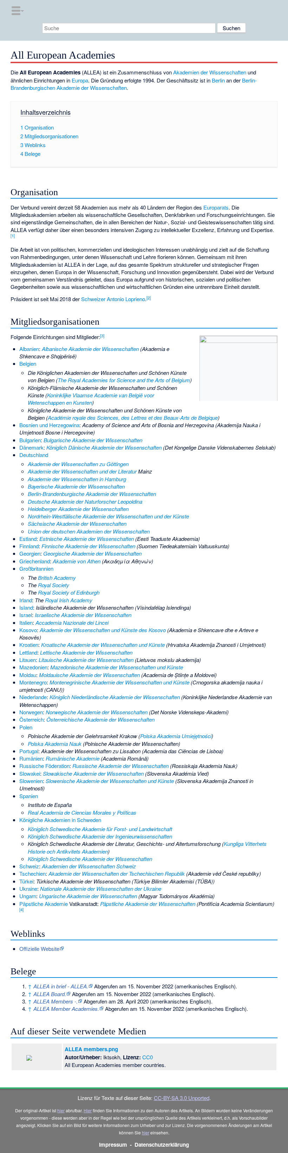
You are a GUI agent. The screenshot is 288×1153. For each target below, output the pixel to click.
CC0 (147, 1057)
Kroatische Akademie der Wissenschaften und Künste (103, 644)
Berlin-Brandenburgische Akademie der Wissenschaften (92, 493)
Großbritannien (36, 568)
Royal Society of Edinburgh (68, 592)
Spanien (28, 796)
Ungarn (27, 896)
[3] (102, 335)
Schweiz (29, 866)
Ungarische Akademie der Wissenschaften (88, 896)
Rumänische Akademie (72, 758)
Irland (25, 600)
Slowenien (31, 780)
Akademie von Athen (76, 561)
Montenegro (33, 682)
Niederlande (33, 697)
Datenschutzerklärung (162, 1144)
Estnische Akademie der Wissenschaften (86, 538)
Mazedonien (33, 667)
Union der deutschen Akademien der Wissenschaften (89, 531)
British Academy (57, 577)
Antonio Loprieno (126, 299)
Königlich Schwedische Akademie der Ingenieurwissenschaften (100, 836)
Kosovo (28, 630)
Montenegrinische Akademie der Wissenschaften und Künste (119, 682)
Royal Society (53, 585)
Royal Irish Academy (68, 600)
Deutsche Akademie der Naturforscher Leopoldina (85, 501)
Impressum (113, 1144)
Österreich (31, 719)
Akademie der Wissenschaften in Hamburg (77, 479)
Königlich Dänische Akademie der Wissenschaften (104, 447)
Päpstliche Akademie (43, 903)
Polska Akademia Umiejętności (175, 736)
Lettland (28, 652)
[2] (148, 297)
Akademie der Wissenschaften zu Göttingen (78, 464)
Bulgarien (30, 440)
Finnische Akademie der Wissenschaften (88, 546)
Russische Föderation (44, 765)
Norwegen (31, 712)
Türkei (26, 881)
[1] (13, 235)
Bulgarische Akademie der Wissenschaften (93, 440)
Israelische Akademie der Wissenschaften (83, 614)
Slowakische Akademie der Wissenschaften (93, 773)
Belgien (27, 363)
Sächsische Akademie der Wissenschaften (77, 523)
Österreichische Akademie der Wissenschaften (100, 719)
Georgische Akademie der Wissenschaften (92, 553)
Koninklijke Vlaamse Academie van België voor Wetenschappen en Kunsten (91, 398)
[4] (21, 909)
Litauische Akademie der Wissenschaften (86, 659)
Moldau (27, 674)
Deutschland (33, 454)
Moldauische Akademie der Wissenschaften (89, 674)
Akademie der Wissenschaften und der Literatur (82, 471)
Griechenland (34, 561)
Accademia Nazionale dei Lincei (72, 622)
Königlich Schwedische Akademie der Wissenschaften (90, 858)
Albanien (29, 348)
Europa (80, 80)
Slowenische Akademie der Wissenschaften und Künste (110, 780)
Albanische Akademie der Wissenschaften (90, 348)
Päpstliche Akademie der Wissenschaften (147, 903)
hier (61, 1110)
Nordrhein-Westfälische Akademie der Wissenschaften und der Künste (108, 516)
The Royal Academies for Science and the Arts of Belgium (124, 380)
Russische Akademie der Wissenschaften (120, 765)
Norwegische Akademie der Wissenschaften (97, 712)
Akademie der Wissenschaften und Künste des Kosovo (103, 630)
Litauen (27, 659)
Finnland (29, 546)
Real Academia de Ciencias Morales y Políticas (82, 812)
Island (26, 607)
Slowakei (29, 773)
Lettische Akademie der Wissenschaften (86, 652)
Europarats (216, 207)
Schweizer (93, 299)
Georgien (29, 553)
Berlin (218, 80)
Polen (25, 727)
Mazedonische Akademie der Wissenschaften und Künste (116, 667)
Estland (28, 538)
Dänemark (31, 447)
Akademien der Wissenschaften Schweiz (89, 866)
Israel (25, 614)
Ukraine (28, 888)
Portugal (28, 751)
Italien (26, 622)
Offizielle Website (39, 948)
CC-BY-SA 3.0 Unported (181, 1097)
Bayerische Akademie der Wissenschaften (76, 486)
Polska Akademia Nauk (54, 743)
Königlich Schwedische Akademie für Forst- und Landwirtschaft (100, 829)
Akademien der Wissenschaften (209, 72)
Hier (88, 1110)
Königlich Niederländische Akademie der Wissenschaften (115, 697)
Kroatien (28, 644)
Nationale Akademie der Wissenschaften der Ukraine (100, 888)
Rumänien (31, 758)
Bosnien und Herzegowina (49, 425)
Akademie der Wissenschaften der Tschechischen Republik (116, 873)
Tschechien (32, 873)
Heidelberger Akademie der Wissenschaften (78, 508)
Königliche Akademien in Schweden (60, 819)
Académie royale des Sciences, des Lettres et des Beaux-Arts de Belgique (133, 417)
